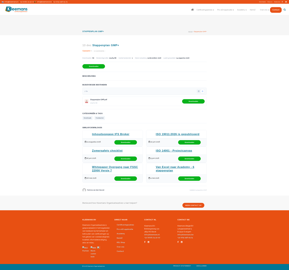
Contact (120, 251)
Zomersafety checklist (107, 150)
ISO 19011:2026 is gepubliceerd (177, 134)
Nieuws (269, 2)
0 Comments (99, 51)
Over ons (120, 247)
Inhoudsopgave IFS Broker (110, 134)
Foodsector (100, 118)
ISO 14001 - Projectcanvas (174, 150)
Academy (121, 234)
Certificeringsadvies (125, 225)
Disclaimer (202, 266)
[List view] (202, 91)
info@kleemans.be (44, 2)
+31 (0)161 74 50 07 (27, 2)
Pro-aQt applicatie (125, 229)
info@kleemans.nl (12, 2)
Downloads (262, 2)
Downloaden (93, 66)
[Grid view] (198, 91)
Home (190, 31)
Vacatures (277, 2)
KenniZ (119, 238)
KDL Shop (121, 242)
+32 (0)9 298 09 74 (60, 2)
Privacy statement (182, 266)
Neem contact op (193, 205)
